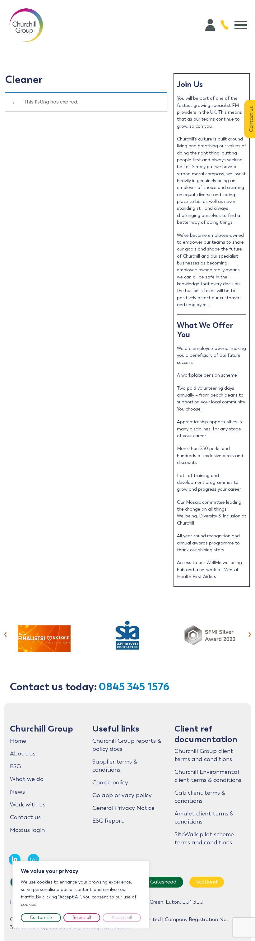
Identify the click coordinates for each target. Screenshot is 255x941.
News (17, 791)
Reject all (81, 917)
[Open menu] (241, 25)
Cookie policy (110, 782)
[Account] (210, 25)
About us (22, 753)
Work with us (27, 804)
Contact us (25, 817)
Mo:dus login (27, 830)
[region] (80, 895)
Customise (41, 917)
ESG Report (108, 820)
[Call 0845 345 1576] (225, 25)
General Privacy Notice (123, 808)
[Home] (26, 25)
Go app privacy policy (122, 795)
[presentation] (5, 633)
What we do (27, 779)
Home (18, 740)
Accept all (122, 917)
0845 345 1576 (134, 686)
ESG (15, 766)
